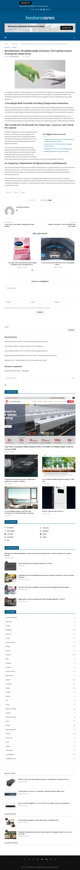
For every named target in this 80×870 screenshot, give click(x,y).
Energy (40, 646)
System (40, 746)
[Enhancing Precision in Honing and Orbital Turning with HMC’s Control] (10, 602)
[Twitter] (33, 9)
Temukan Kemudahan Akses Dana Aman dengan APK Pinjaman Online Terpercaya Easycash (45, 833)
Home (6, 44)
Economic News (40, 642)
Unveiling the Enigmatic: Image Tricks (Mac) (56, 151)
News (40, 721)
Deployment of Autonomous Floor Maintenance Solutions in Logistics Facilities (20, 480)
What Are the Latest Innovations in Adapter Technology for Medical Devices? (26, 341)
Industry (40, 680)
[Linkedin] (38, 9)
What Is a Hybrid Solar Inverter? (53, 511)
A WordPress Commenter (12, 371)
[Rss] (49, 9)
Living (40, 704)
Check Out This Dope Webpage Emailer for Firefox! (35, 563)
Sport (40, 742)
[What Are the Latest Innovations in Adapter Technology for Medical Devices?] (10, 782)
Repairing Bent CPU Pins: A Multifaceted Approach (58, 149)
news (15, 192)
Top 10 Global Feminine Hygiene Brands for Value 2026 (58, 480)
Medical (40, 713)
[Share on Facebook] (44, 200)
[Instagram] (35, 9)
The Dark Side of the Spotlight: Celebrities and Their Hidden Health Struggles (43, 587)
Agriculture (40, 621)
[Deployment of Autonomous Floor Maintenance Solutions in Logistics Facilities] (21, 466)
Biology (40, 625)
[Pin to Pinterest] (48, 200)
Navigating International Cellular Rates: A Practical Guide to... (38, 6)
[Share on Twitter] (46, 200)
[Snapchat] (46, 9)
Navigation (25, 371)
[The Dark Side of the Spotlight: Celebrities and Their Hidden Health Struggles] (10, 590)
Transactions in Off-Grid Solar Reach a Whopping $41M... (57, 264)
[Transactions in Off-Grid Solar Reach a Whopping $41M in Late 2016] (57, 249)
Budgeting (40, 630)
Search (6, 327)
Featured (14, 44)
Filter (40, 659)
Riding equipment (40, 729)
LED (40, 700)
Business (40, 634)
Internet (40, 688)
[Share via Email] (50, 200)
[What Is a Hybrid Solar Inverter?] (58, 497)
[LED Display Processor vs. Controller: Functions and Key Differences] (10, 794)
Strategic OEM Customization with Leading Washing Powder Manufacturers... (22, 264)
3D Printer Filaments (40, 617)
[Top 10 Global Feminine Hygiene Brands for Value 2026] (58, 466)
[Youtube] (41, 9)
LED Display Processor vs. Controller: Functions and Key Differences (24, 346)
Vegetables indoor (40, 758)
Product (40, 725)
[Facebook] (30, 9)
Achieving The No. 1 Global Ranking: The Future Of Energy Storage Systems (26, 360)
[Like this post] (42, 200)
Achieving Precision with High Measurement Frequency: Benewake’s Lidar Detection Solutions (46, 576)
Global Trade (40, 675)
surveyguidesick (14, 56)
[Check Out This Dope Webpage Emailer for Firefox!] (10, 566)
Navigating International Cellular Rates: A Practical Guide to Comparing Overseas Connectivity (31, 355)
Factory (40, 650)
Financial (40, 663)
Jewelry (40, 692)
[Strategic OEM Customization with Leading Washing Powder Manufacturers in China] (22, 249)
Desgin (40, 638)
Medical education (40, 717)
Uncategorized (40, 754)
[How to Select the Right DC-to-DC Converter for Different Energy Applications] (10, 806)
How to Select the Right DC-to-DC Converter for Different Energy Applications (26, 351)
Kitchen (40, 696)
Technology (40, 750)
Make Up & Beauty (40, 709)
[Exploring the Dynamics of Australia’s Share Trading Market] (10, 823)
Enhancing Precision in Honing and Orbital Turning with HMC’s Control (41, 599)
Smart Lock (40, 738)
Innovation (40, 684)
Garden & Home (40, 671)
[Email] (44, 9)
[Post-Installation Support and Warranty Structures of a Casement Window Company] (21, 497)
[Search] (74, 37)
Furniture (40, 667)
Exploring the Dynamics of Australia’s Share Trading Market (38, 820)
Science (23, 192)
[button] (33, 3)
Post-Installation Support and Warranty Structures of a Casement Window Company (19, 512)
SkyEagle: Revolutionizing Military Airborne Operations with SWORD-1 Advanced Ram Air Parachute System (38, 554)
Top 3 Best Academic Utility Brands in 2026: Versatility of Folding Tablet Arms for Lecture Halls (39, 448)
